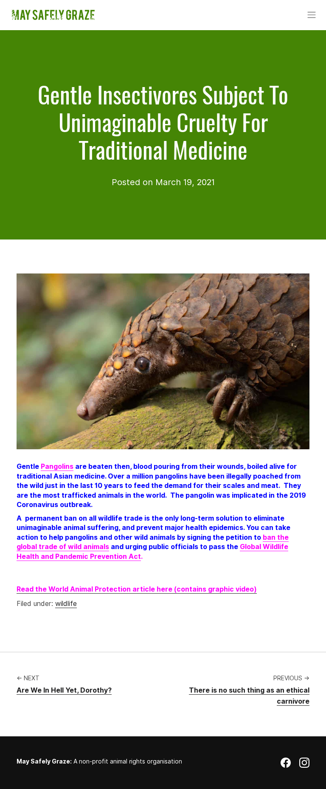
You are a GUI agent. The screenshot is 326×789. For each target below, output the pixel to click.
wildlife (66, 604)
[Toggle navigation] (311, 14)
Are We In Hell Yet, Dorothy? (64, 690)
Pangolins (57, 466)
